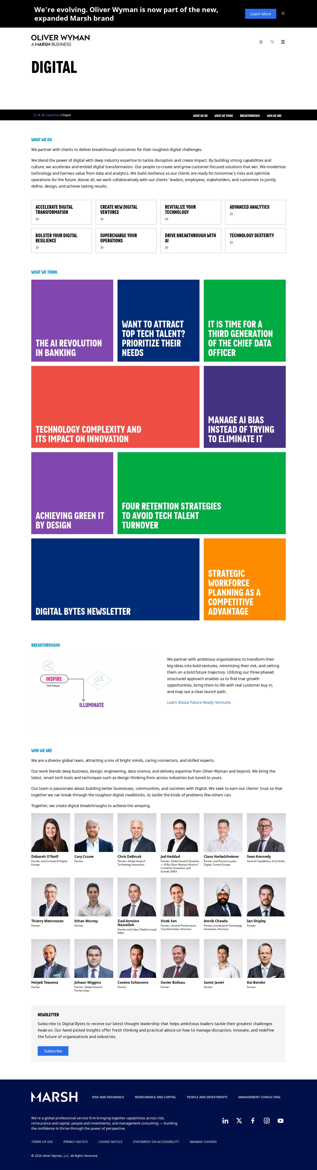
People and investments (207, 1097)
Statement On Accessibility (156, 1142)
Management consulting (259, 1097)
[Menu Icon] (282, 41)
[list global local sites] (261, 42)
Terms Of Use (42, 1142)
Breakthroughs (250, 116)
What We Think (224, 116)
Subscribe (53, 1051)
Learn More (260, 13)
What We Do (200, 116)
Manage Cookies (203, 1142)
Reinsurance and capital (155, 1097)
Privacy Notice (75, 1142)
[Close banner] (283, 13)
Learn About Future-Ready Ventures (199, 702)
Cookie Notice (110, 1142)
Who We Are (274, 116)
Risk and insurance (108, 1097)
